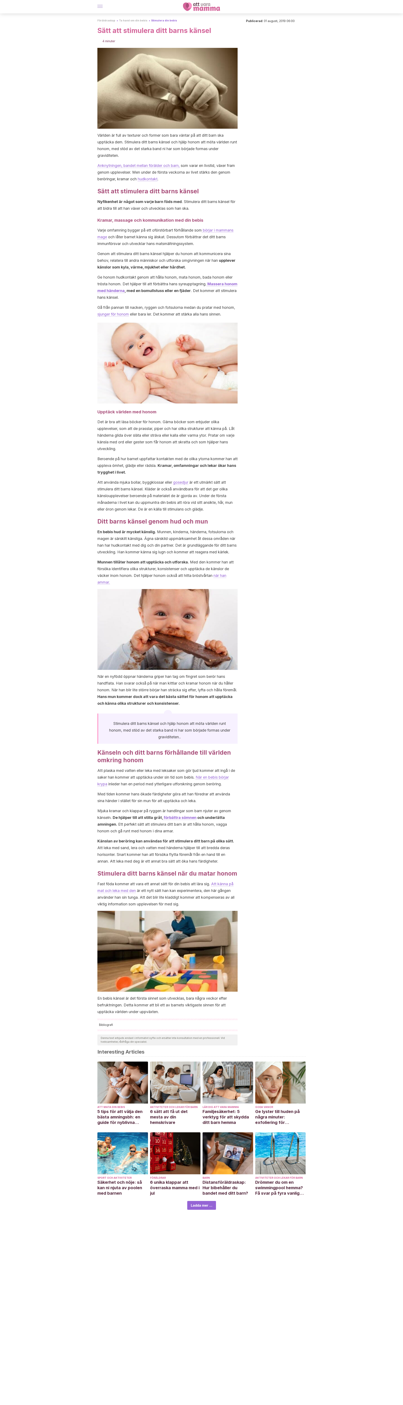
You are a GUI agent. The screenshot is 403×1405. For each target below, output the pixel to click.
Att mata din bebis (111, 1107)
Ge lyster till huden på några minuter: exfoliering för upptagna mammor (277, 1117)
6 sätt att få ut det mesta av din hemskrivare (169, 1117)
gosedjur (180, 482)
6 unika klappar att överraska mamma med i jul (175, 1188)
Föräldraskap (106, 20)
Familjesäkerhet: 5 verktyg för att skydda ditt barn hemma (226, 1117)
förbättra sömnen (179, 817)
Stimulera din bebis (164, 20)
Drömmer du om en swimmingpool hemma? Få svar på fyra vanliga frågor (279, 1188)
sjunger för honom (113, 314)
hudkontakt (147, 179)
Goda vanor (264, 1107)
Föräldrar (158, 1177)
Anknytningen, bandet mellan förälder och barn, (138, 165)
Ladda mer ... (201, 1205)
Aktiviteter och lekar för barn (174, 1107)
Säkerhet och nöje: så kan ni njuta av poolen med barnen (119, 1188)
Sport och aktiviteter (114, 1177)
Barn (206, 1177)
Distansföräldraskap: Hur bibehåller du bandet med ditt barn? (225, 1188)
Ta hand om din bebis (133, 20)
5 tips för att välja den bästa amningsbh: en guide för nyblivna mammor (120, 1117)
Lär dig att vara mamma (221, 1107)
